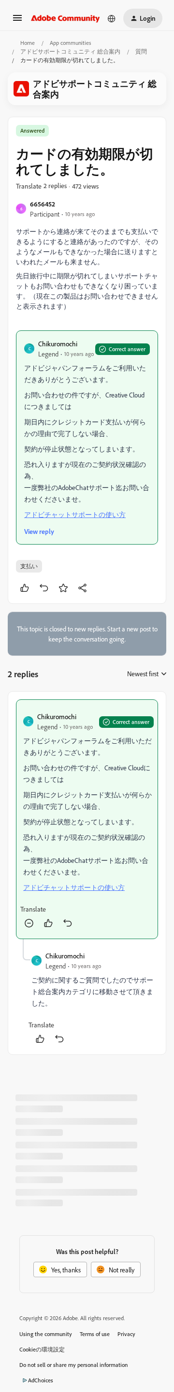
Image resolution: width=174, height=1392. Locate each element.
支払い (29, 566)
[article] (87, 819)
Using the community (45, 1333)
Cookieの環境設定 (42, 1349)
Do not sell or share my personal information (73, 1364)
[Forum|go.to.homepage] (65, 18)
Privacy (126, 1333)
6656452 (42, 204)
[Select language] (111, 18)
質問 (141, 51)
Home (27, 42)
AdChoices (40, 1380)
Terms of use (95, 1333)
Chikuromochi (57, 344)
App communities (70, 42)
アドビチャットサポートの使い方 (75, 514)
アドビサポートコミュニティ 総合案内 (70, 51)
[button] (17, 21)
